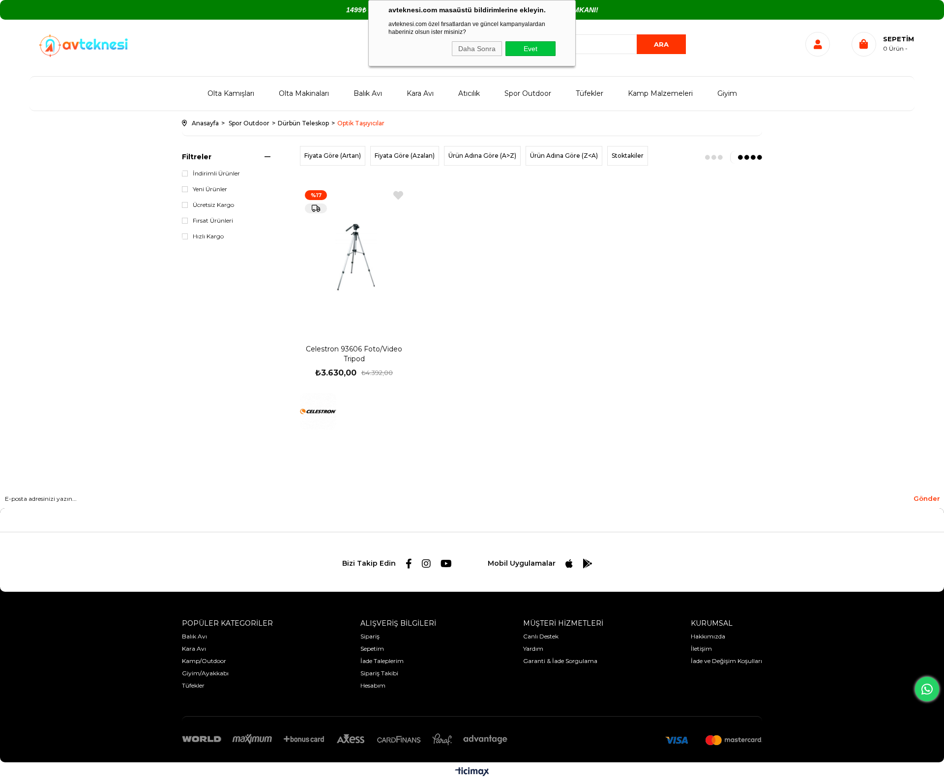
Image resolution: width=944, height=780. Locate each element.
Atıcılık (469, 93)
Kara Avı (420, 93)
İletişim (701, 648)
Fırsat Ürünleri (213, 221)
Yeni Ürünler (210, 189)
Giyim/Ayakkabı (205, 673)
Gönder (927, 498)
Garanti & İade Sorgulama (560, 660)
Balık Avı (368, 93)
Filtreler (196, 156)
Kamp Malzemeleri (660, 93)
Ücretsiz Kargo (213, 205)
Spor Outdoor (527, 93)
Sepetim (372, 648)
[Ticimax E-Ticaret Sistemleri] (472, 772)
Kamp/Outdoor (204, 660)
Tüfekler (589, 93)
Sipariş (370, 636)
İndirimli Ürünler (216, 173)
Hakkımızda (708, 636)
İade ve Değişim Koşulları (726, 660)
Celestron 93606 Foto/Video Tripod (354, 354)
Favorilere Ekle (398, 195)
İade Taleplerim (382, 660)
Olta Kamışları (230, 93)
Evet (530, 49)
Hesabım (372, 685)
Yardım (533, 648)
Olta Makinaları (304, 93)
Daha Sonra (477, 49)
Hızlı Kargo (208, 236)
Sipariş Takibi (379, 673)
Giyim (727, 93)
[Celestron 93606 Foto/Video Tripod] (354, 256)
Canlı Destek (541, 636)
